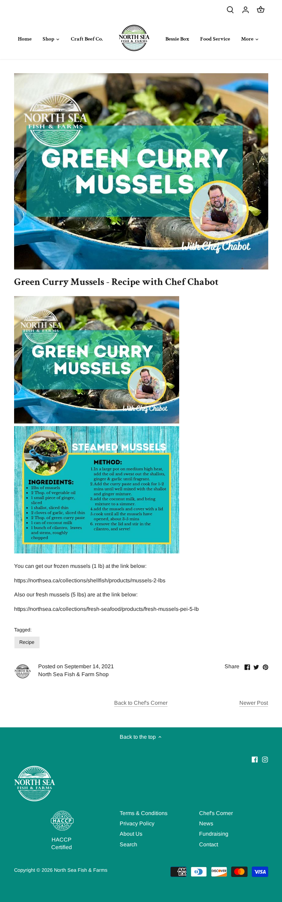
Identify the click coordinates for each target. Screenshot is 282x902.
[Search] (230, 9)
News (206, 823)
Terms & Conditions (143, 813)
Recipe (26, 642)
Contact (208, 844)
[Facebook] (255, 759)
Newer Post (253, 703)
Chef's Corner (216, 813)
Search (128, 844)
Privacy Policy (137, 823)
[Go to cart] (261, 9)
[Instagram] (265, 759)
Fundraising (213, 834)
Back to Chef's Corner (140, 703)
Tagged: (23, 629)
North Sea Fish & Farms (80, 870)
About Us (131, 834)
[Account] (245, 9)
